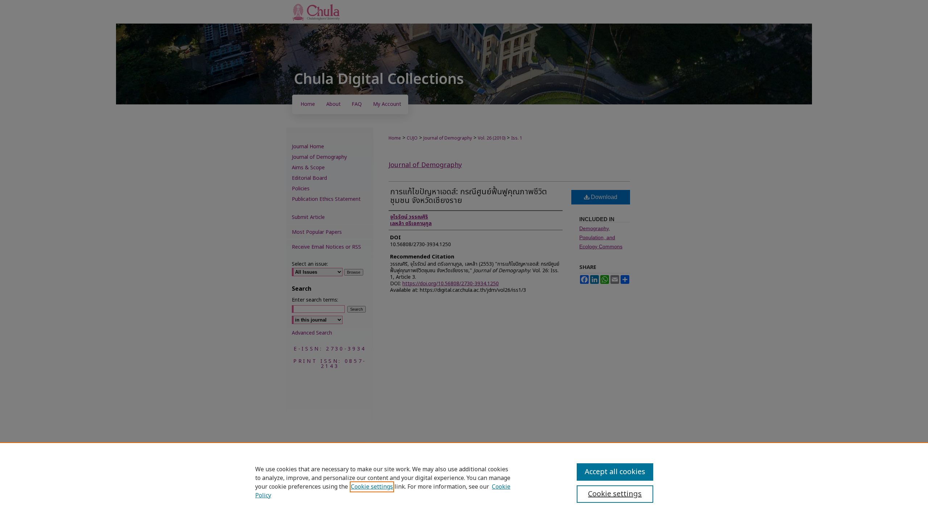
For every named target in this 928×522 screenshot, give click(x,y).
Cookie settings (372, 486)
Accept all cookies (615, 472)
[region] (464, 482)
